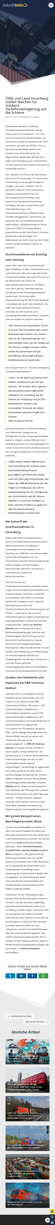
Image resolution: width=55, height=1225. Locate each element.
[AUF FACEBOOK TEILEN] (32, 975)
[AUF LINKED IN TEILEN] (21, 975)
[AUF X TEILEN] (10, 975)
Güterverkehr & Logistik (29, 117)
